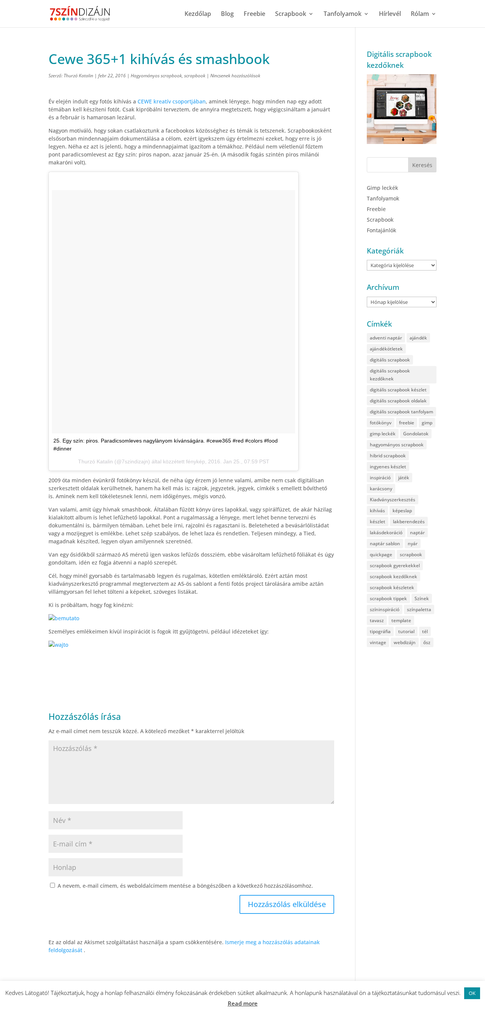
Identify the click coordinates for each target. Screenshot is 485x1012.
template (401, 620)
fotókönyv (380, 422)
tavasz (377, 620)
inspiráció (380, 477)
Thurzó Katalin (78, 75)
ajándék (418, 338)
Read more (243, 1003)
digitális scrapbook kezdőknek (390, 375)
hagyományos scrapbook (397, 444)
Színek (422, 598)
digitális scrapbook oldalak (398, 400)
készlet (377, 521)
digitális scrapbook (390, 360)
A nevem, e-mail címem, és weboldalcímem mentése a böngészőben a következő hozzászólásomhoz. (185, 885)
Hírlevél (390, 14)
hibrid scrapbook (388, 455)
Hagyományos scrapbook (156, 75)
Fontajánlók (381, 230)
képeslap (402, 510)
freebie (406, 422)
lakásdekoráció (386, 532)
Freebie (254, 14)
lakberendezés (409, 521)
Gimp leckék (382, 187)
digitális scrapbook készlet (398, 389)
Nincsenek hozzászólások (235, 75)
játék (403, 477)
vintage (378, 642)
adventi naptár (386, 338)
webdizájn (405, 642)
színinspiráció (384, 609)
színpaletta (419, 609)
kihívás (377, 510)
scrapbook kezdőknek (393, 576)
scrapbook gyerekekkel (395, 565)
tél (425, 631)
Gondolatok (416, 433)
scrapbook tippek (388, 598)
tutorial (406, 631)
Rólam (420, 14)
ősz (426, 642)
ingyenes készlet (388, 466)
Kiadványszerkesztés (392, 499)
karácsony (381, 488)
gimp (427, 422)
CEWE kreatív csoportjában (172, 101)
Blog (227, 14)
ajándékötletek (386, 349)
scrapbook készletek (392, 587)
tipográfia (380, 631)
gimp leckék (383, 433)
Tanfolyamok (342, 14)
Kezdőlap (198, 14)
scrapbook (194, 75)
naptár (417, 532)
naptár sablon (385, 543)
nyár (413, 543)
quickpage (381, 554)
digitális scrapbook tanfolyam (401, 411)
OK (472, 993)
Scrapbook (290, 14)
